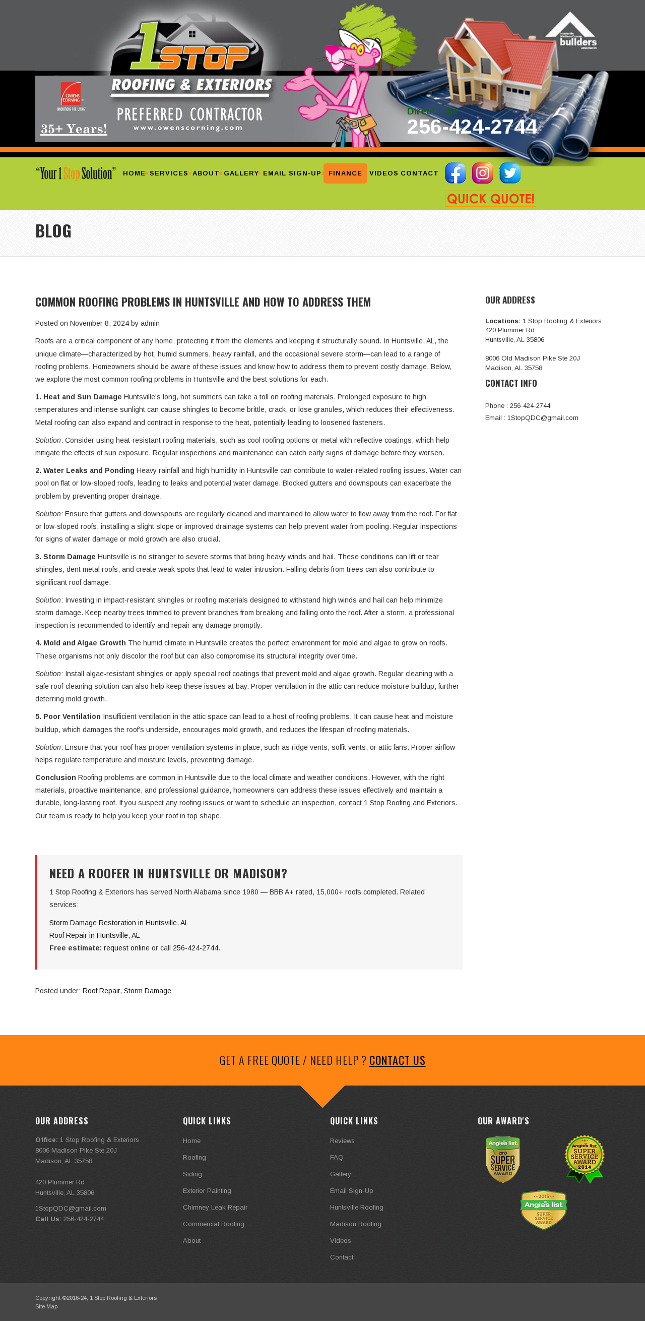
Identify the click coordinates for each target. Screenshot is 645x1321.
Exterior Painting (207, 1190)
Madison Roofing (355, 1224)
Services (169, 173)
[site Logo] (76, 173)
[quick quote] (490, 199)
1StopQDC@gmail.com (542, 418)
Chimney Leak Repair (215, 1207)
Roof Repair (101, 991)
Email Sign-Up (292, 173)
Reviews (342, 1141)
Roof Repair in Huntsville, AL (94, 935)
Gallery (241, 173)
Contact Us (397, 1060)
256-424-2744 (472, 126)
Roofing (194, 1157)
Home (134, 173)
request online (127, 948)
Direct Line (432, 111)
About (206, 173)
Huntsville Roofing (356, 1207)
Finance (345, 173)
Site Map (46, 1306)
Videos (384, 173)
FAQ (337, 1157)
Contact (420, 173)
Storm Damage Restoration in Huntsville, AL (118, 923)
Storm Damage (147, 991)
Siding (192, 1174)
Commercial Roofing (213, 1224)
